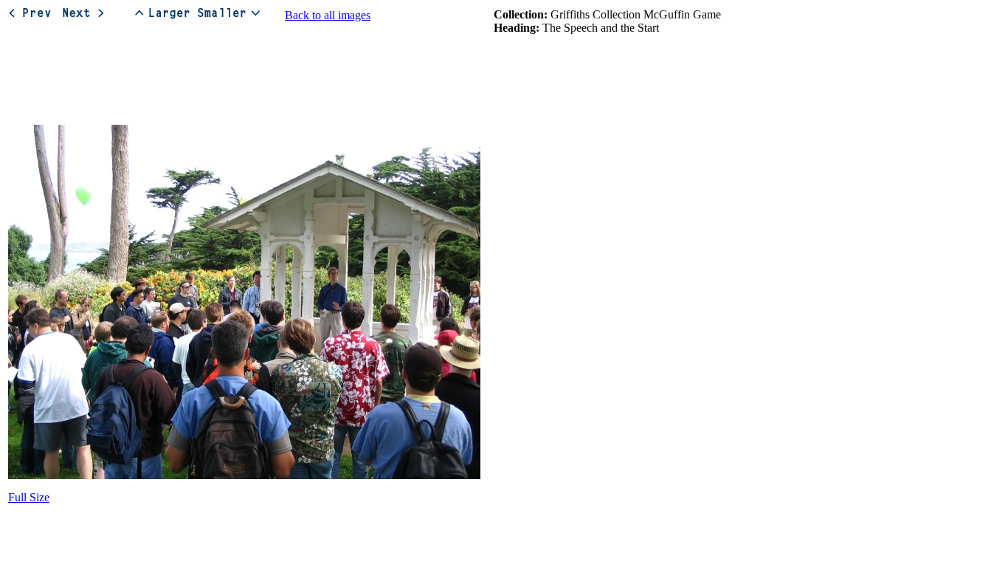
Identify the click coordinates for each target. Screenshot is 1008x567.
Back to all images (327, 15)
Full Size (28, 497)
